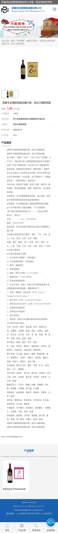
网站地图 (48, 514)
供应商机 (20, 41)
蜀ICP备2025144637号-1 (37, 506)
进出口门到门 (32, 41)
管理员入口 (39, 514)
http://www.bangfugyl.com (11, 437)
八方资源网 (21, 514)
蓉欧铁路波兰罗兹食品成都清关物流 (17, 489)
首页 (13, 41)
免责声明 (30, 514)
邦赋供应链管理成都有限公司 (24, 510)
